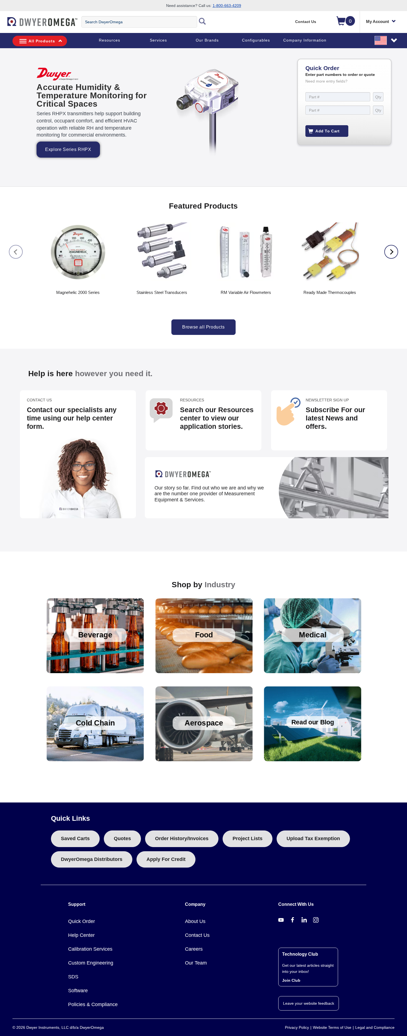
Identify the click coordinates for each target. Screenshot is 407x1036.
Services (158, 40)
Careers (194, 949)
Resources (109, 40)
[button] (386, 40)
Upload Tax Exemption (313, 838)
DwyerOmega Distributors (91, 859)
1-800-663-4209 (227, 5)
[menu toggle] (24, 40)
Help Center (81, 935)
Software (78, 990)
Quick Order (81, 921)
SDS (73, 976)
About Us (195, 921)
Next (391, 252)
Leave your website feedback (308, 1003)
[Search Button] (202, 22)
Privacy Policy (297, 1027)
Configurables (256, 40)
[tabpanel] (203, 117)
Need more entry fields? (326, 81)
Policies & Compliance (93, 1004)
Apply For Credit (166, 859)
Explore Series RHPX (68, 149)
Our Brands (207, 40)
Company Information (304, 40)
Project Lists (247, 838)
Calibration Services (90, 949)
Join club (291, 980)
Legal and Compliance (375, 1027)
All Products (42, 41)
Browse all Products (203, 327)
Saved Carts (75, 838)
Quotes (122, 838)
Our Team (196, 963)
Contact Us (305, 21)
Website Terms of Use (332, 1027)
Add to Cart (327, 131)
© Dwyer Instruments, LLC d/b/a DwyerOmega (58, 1027)
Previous (16, 252)
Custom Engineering (90, 963)
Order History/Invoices (181, 838)
